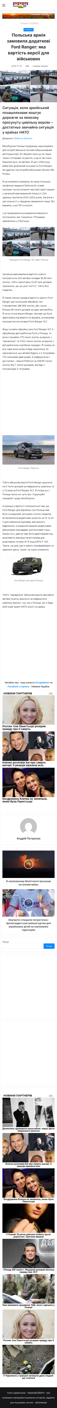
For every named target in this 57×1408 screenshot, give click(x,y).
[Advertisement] (28, 404)
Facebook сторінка (18, 686)
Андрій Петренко (28, 838)
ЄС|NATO (34, 23)
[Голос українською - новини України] (20, 5)
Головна (24, 23)
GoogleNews (42, 682)
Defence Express (23, 138)
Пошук (5, 942)
